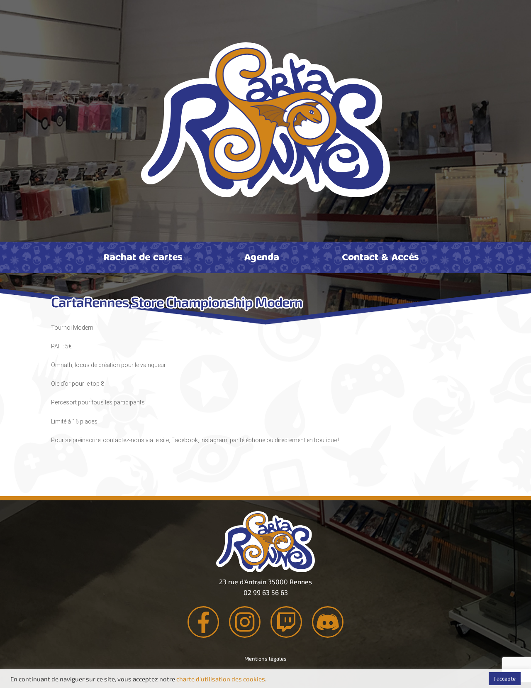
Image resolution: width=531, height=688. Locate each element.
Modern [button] (83, 327)
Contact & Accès (380, 256)
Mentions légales (265, 658)
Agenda (261, 256)
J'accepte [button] (505, 678)
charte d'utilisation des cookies (220, 679)
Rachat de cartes (143, 256)
